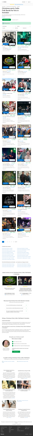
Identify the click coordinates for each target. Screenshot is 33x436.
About (18, 428)
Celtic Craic (9, 293)
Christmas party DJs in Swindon (21, 251)
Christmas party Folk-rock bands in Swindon (8, 256)
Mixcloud (30, 434)
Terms (2, 429)
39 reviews (22, 116)
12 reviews (7, 139)
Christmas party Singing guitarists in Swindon (8, 251)
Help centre (2, 428)
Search (10, 428)
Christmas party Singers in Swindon (7, 249)
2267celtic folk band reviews (19, 4)
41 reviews (19, 139)
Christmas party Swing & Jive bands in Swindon (24, 256)
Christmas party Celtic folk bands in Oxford (8, 265)
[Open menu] (2, 2)
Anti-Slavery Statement (20, 430)
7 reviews (22, 232)
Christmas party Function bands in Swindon (8, 259)
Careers (18, 429)
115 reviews (22, 93)
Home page (3, 6)
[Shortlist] (26, 2)
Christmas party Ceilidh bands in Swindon (8, 253)
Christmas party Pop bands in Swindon (22, 255)
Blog (9, 431)
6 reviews (4, 46)
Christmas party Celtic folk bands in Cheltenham (24, 265)
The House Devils (25, 293)
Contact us (2, 431)
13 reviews (7, 186)
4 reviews (7, 232)
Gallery (10, 430)
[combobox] (9, 26)
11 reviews (22, 208)
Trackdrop (26, 434)
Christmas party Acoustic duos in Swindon (23, 253)
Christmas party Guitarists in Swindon (22, 248)
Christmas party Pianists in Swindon (7, 248)
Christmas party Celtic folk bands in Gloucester (24, 266)
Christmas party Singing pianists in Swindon (23, 249)
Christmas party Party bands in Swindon (23, 252)
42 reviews (7, 115)
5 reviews (7, 209)
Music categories (11, 429)
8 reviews (22, 45)
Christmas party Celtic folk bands (11, 6)
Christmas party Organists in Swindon (7, 252)
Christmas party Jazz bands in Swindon (7, 255)
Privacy (2, 430)
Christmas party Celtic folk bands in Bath (8, 266)
